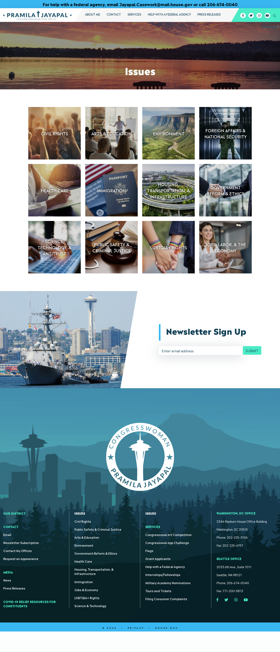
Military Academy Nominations (168, 582)
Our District (14, 513)
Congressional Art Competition (168, 534)
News (7, 580)
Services (134, 14)
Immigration (83, 581)
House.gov (166, 627)
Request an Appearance (20, 558)
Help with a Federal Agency (169, 14)
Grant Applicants (158, 558)
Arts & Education (86, 537)
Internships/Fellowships (162, 574)
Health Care (83, 561)
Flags (149, 550)
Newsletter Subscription (21, 542)
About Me (92, 14)
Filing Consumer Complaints (166, 598)
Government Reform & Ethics (95, 553)
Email (7, 534)
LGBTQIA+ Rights (86, 597)
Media (8, 572)
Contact (114, 14)
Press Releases (209, 14)
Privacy (136, 627)
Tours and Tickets (158, 590)
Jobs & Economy (86, 589)
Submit (252, 350)
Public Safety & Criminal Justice (97, 529)
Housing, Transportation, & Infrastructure (94, 571)
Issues (79, 513)
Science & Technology (90, 605)
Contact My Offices (17, 550)
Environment (83, 545)
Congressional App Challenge (167, 542)
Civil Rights (82, 521)
